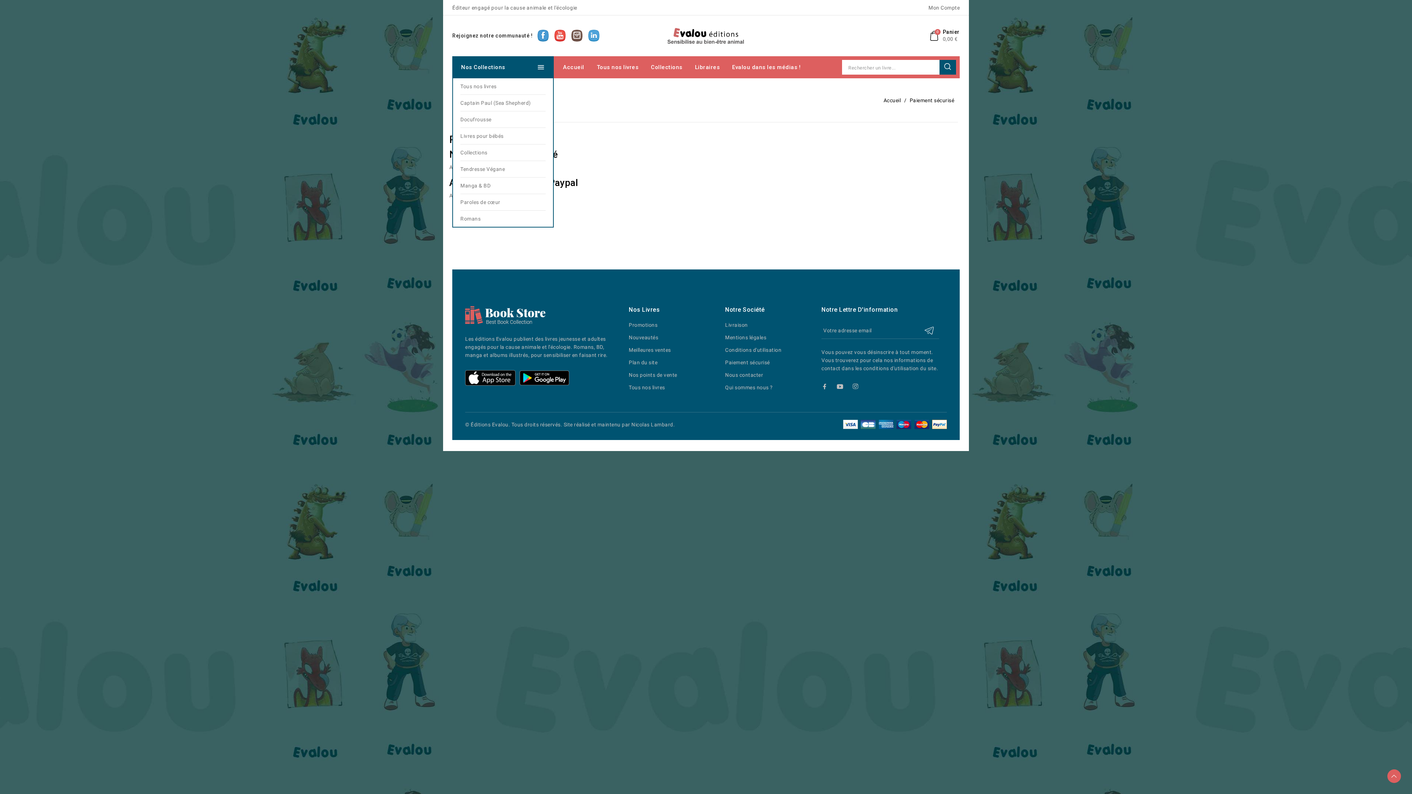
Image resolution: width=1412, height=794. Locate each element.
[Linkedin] (871, 386)
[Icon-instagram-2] (855, 386)
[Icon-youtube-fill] (840, 386)
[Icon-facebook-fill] (824, 386)
